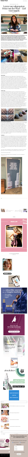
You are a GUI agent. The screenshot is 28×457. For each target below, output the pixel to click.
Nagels (17, 4)
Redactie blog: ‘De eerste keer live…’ (14, 253)
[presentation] (2, 233)
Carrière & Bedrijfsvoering (13, 4)
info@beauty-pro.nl (4, 155)
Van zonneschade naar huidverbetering (15, 426)
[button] (4, 443)
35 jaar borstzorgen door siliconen (14, 419)
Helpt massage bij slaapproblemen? (14, 412)
